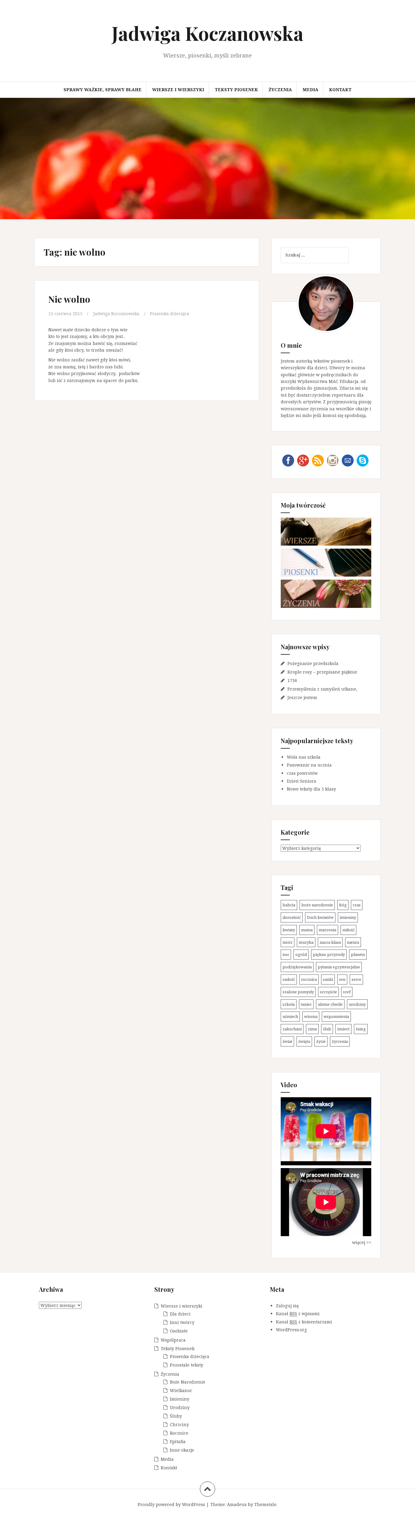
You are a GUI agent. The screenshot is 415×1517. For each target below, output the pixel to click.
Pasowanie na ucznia (309, 765)
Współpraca (173, 1340)
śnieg (361, 1029)
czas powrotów (302, 773)
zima (312, 1029)
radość (289, 979)
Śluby (176, 1416)
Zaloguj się (287, 1305)
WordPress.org (291, 1330)
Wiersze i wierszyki (178, 89)
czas (357, 905)
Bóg (343, 905)
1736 (292, 680)
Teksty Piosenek (236, 89)
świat (287, 1041)
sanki (328, 979)
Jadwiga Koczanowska (207, 33)
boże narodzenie (317, 905)
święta (304, 1041)
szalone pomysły (298, 992)
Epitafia (178, 1441)
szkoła (289, 1004)
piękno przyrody (329, 954)
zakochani (292, 1029)
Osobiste (179, 1331)
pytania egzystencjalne (339, 967)
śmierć (343, 1029)
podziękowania (297, 967)
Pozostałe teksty (186, 1365)
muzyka (306, 942)
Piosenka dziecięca (169, 313)
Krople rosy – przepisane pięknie (322, 672)
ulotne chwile (330, 1004)
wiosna (310, 1016)
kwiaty (289, 930)
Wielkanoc (181, 1390)
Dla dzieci (180, 1314)
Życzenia (280, 89)
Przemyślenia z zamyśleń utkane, (322, 689)
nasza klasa (330, 942)
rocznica (309, 979)
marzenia (327, 930)
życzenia (340, 1041)
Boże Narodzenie (187, 1382)
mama (307, 930)
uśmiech (290, 1016)
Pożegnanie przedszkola (312, 663)
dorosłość (292, 917)
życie (321, 1041)
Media (310, 89)
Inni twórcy (182, 1322)
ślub (327, 1029)
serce (356, 979)
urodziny (357, 1004)
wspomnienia (336, 1016)
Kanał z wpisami (298, 1313)
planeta (358, 954)
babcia (289, 905)
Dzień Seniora (301, 781)
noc (286, 954)
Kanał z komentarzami (304, 1322)
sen (342, 979)
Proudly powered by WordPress (171, 1504)
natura (353, 942)
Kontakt (340, 89)
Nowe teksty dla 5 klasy (311, 789)
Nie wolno (69, 299)
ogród (301, 954)
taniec (306, 1004)
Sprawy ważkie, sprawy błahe (102, 89)
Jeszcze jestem (302, 697)
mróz (288, 942)
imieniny (348, 917)
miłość (348, 930)
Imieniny (179, 1399)
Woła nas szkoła (304, 757)
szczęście (328, 992)
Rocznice (179, 1433)
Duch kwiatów (320, 917)
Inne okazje (182, 1450)
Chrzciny (179, 1424)
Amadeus (237, 1504)
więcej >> (361, 1242)
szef (347, 992)
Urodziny (180, 1407)
